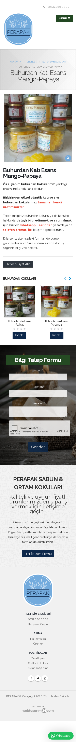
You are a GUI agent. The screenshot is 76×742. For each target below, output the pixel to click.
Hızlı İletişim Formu (38, 554)
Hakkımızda (38, 638)
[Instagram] (45, 678)
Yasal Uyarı (38, 658)
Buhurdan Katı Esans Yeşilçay (19, 323)
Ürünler (38, 643)
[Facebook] (31, 678)
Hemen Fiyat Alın (18, 264)
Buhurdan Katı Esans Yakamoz (56, 323)
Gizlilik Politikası (38, 663)
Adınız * (38, 370)
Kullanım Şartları (38, 668)
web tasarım (38, 706)
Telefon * (38, 386)
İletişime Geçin (38, 624)
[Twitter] (38, 678)
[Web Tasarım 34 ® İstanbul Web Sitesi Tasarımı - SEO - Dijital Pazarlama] (38, 710)
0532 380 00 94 (38, 619)
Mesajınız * (38, 403)
